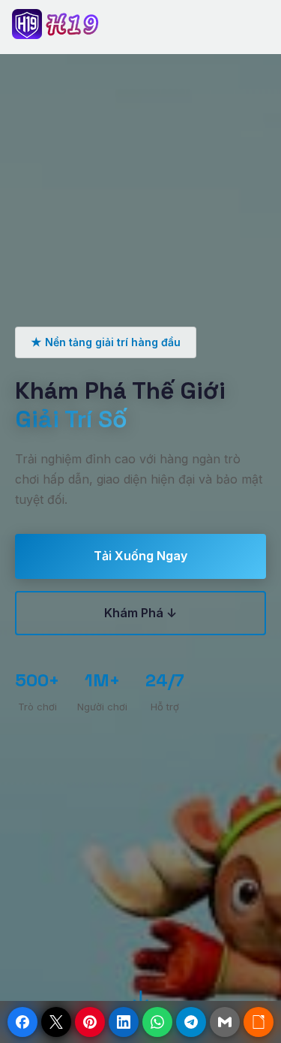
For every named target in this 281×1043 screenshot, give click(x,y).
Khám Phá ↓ (140, 612)
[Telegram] (191, 1022)
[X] (56, 1022)
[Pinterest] (90, 1022)
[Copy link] (259, 1022)
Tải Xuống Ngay (140, 555)
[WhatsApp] (157, 1022)
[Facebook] (22, 1022)
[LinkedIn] (124, 1022)
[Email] (225, 1022)
